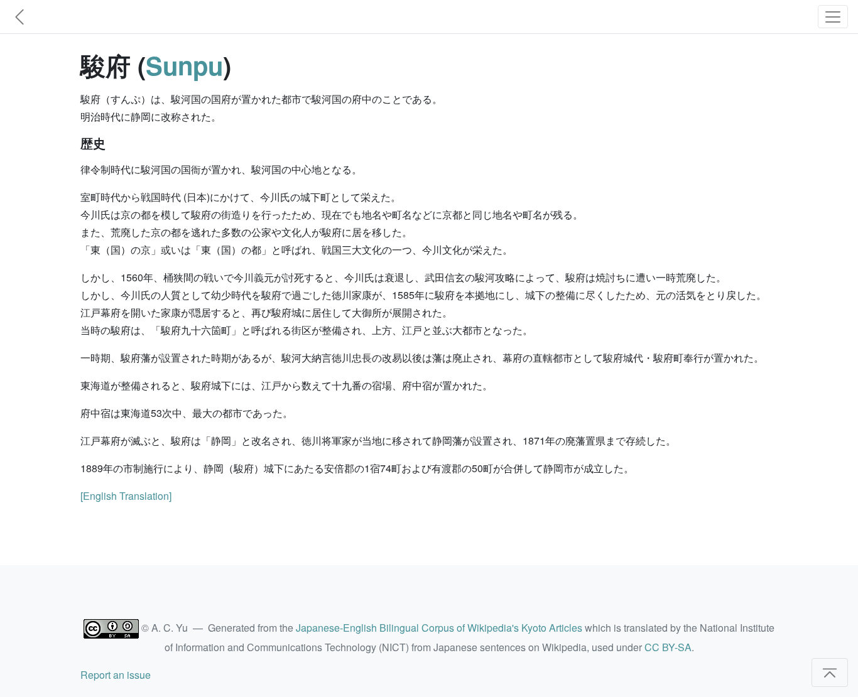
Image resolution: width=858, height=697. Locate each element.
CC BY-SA (668, 647)
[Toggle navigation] (833, 16)
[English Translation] (125, 496)
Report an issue (115, 674)
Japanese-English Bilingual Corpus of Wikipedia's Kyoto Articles (439, 627)
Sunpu (184, 65)
